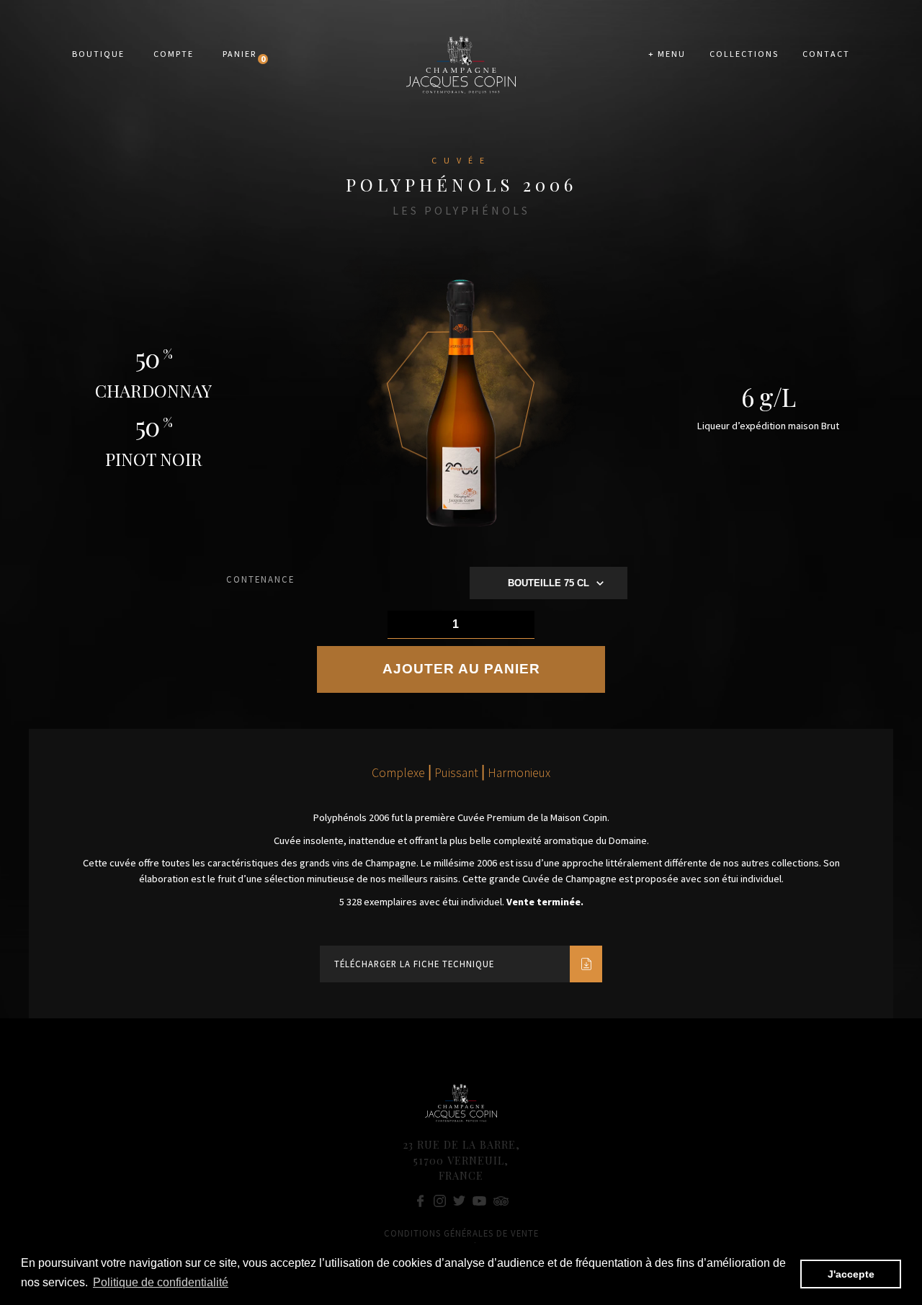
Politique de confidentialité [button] (160, 1282)
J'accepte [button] (851, 1274)
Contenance (260, 579)
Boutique (98, 53)
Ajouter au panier (461, 668)
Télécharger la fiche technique (414, 963)
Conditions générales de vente (461, 1233)
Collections (744, 53)
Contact (826, 53)
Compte (173, 53)
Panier (239, 53)
